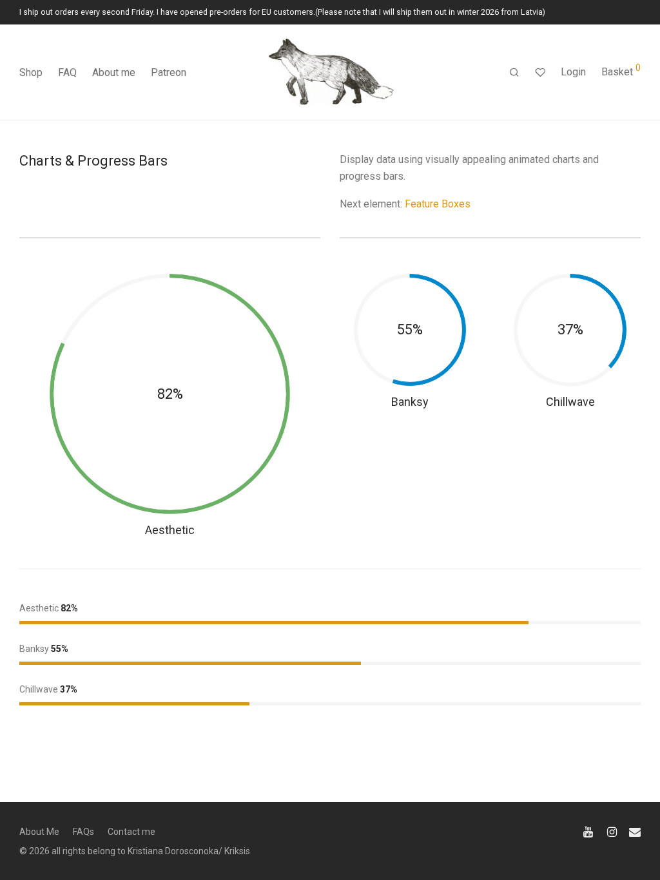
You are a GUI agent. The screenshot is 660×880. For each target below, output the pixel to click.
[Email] (635, 831)
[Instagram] (612, 831)
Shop (31, 72)
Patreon (168, 72)
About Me (39, 832)
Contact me (131, 832)
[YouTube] (589, 831)
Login (573, 72)
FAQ (67, 72)
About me (113, 72)
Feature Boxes (438, 204)
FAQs (83, 832)
